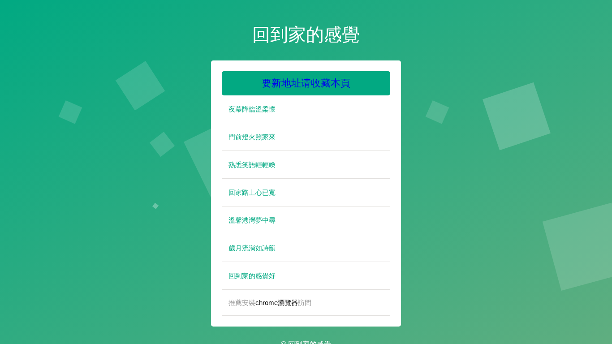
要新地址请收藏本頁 (306, 83)
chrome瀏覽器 (276, 302)
